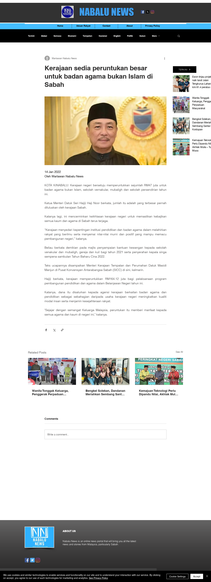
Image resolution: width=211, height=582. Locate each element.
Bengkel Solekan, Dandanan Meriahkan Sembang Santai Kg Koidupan (105, 392)
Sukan (142, 36)
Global (44, 36)
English (117, 36)
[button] (178, 36)
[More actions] (164, 58)
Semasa (57, 36)
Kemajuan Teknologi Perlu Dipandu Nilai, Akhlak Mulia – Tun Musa (158, 392)
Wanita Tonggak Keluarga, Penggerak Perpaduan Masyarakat (50, 392)
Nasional (103, 36)
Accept (196, 576)
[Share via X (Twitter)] (54, 330)
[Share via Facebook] (46, 330)
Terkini (31, 36)
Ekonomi (72, 36)
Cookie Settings (177, 576)
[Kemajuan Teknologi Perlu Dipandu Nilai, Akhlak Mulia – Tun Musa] (159, 371)
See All (179, 351)
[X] (147, 12)
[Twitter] (32, 560)
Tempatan (87, 36)
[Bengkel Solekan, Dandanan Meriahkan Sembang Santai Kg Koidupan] (106, 371)
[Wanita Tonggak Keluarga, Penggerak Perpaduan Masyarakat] (52, 371)
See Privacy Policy (98, 578)
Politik (130, 36)
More (154, 36)
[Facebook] (142, 12)
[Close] (207, 576)
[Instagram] (152, 12)
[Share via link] (62, 330)
